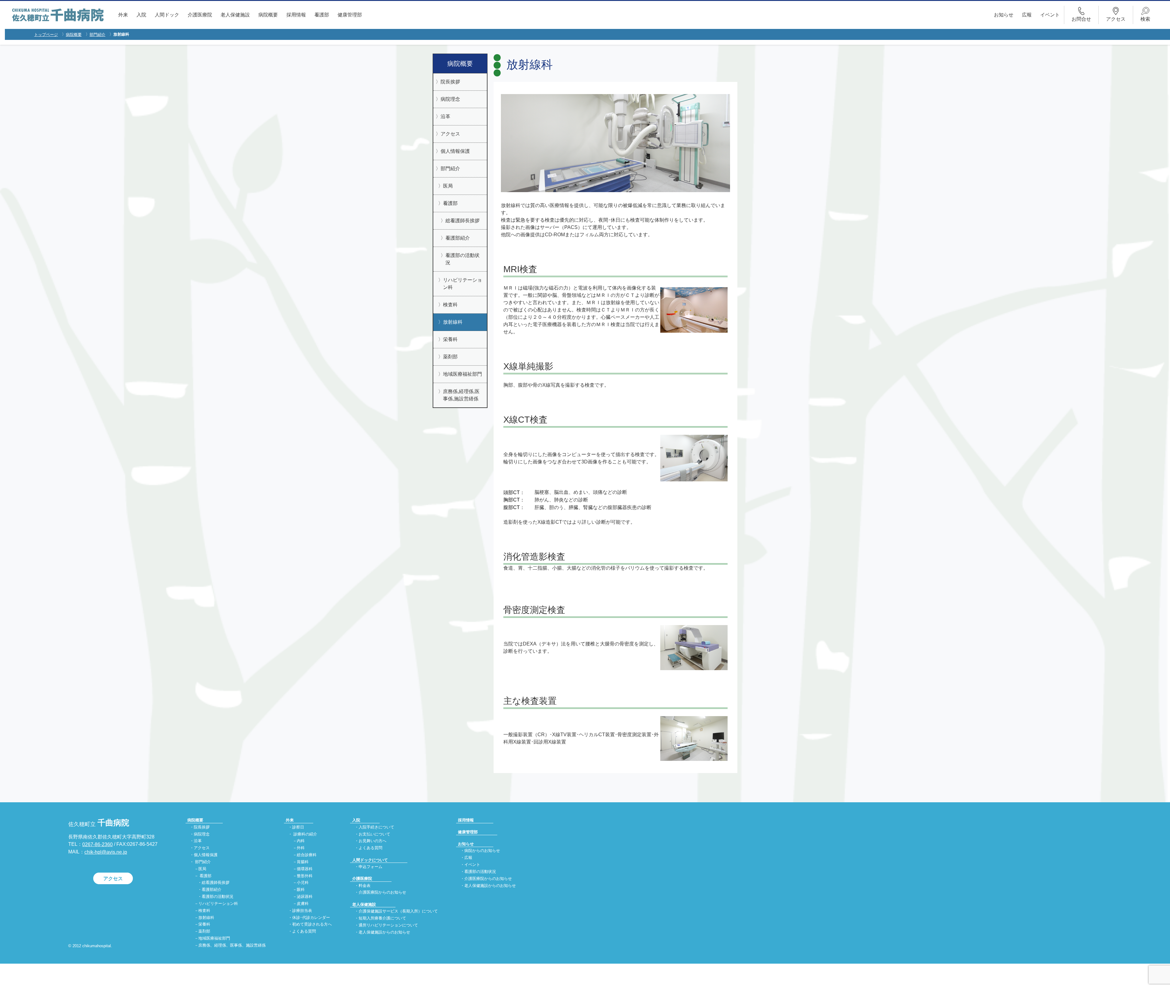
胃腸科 (303, 862)
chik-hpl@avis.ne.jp (105, 852)
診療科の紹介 (305, 834)
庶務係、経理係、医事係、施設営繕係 (232, 945)
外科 (301, 848)
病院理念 (450, 99)
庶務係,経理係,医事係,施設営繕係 (461, 395)
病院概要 (268, 14)
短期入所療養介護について (382, 918)
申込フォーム (370, 866)
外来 (123, 14)
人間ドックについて (370, 860)
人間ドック (167, 14)
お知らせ (1003, 14)
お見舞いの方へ (372, 841)
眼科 (301, 890)
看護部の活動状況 (462, 259)
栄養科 (450, 339)
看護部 (321, 14)
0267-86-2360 (97, 844)
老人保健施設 (235, 14)
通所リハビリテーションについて (388, 925)
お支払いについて (374, 834)
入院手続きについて (376, 827)
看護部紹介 (457, 238)
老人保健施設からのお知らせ (384, 932)
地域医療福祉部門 (462, 374)
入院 (141, 14)
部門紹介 (97, 34)
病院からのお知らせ (482, 851)
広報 (1027, 14)
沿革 (445, 116)
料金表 (364, 885)
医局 (448, 185)
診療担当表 (302, 910)
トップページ (46, 34)
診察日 (298, 827)
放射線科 (453, 322)
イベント (1050, 14)
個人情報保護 (455, 151)
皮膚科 (303, 903)
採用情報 (296, 14)
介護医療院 (200, 14)
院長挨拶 (450, 81)
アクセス (450, 133)
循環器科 (305, 869)
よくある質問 (304, 931)
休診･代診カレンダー (311, 917)
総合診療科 (307, 855)
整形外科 (305, 876)
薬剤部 (450, 356)
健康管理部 (350, 14)
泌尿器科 (305, 897)
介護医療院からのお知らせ (382, 892)
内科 (301, 841)
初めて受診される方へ (312, 924)
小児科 (303, 883)
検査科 (450, 304)
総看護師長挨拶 (462, 220)
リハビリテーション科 (462, 283)
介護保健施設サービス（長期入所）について (398, 911)
